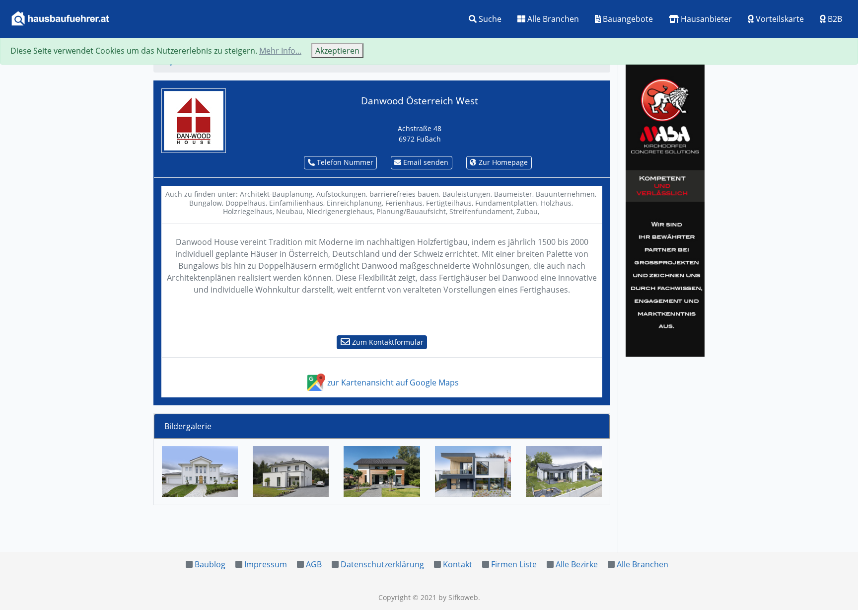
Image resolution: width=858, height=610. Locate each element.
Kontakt (457, 564)
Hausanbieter (705, 18)
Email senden (424, 162)
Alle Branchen (552, 18)
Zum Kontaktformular (387, 342)
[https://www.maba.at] (665, 209)
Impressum (265, 564)
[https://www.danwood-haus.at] (193, 119)
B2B (834, 18)
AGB (314, 564)
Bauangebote (627, 18)
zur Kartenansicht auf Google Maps (392, 382)
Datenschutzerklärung (382, 564)
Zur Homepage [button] (502, 162)
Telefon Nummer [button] (344, 162)
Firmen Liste (514, 564)
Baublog (210, 564)
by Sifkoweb (458, 597)
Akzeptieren (337, 50)
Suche (489, 18)
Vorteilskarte (779, 18)
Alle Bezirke (577, 564)
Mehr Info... (280, 50)
